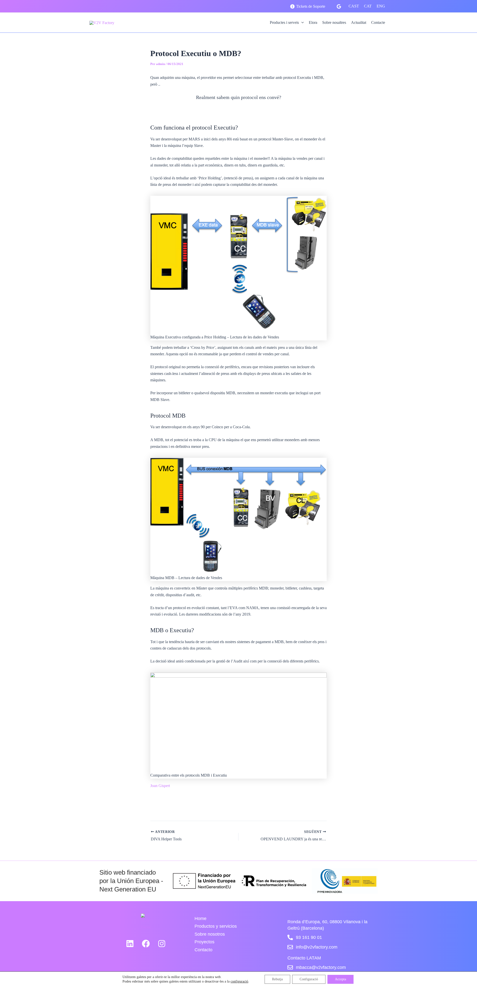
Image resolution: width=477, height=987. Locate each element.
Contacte (378, 22)
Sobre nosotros (210, 934)
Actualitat (358, 22)
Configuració (309, 979)
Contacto (203, 949)
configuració (239, 981)
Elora (313, 22)
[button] (301, 23)
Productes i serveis (284, 22)
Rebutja (277, 979)
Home (200, 918)
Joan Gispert (160, 786)
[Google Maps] (339, 6)
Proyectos (204, 941)
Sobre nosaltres (334, 22)
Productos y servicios (216, 926)
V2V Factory (136, 22)
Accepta (340, 979)
